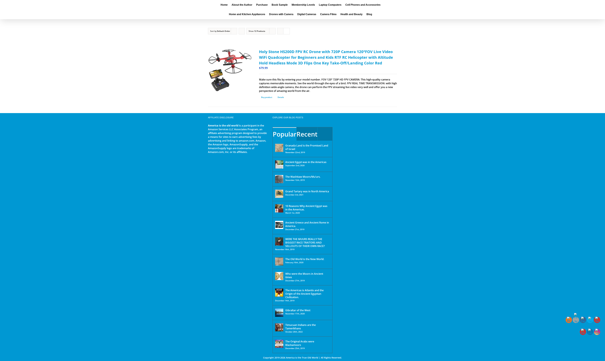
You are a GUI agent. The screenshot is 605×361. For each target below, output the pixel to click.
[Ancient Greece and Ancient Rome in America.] (279, 225)
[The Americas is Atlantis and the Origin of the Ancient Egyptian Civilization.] (279, 293)
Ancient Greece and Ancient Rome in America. (307, 224)
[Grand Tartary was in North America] (279, 194)
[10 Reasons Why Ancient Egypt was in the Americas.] (279, 208)
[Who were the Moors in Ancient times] (279, 276)
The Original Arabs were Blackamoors (299, 343)
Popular (284, 134)
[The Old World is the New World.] (279, 261)
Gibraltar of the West (297, 310)
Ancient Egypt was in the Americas (305, 162)
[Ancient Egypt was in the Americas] (279, 164)
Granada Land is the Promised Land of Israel (306, 147)
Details (281, 97)
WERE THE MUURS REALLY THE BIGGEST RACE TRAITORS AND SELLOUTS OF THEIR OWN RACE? (305, 242)
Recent (307, 134)
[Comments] (325, 134)
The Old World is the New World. (304, 259)
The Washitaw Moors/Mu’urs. (302, 176)
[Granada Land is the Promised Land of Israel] (279, 148)
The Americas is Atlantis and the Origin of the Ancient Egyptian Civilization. (304, 294)
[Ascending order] (242, 31)
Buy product (266, 97)
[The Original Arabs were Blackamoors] (279, 344)
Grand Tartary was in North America (307, 191)
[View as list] (286, 31)
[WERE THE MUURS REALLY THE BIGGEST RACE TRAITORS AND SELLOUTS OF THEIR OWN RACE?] (279, 241)
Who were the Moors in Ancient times (304, 275)
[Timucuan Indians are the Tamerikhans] (279, 327)
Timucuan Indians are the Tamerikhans (300, 326)
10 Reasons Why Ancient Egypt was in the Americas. (306, 207)
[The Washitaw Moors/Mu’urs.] (279, 179)
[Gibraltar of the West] (279, 313)
